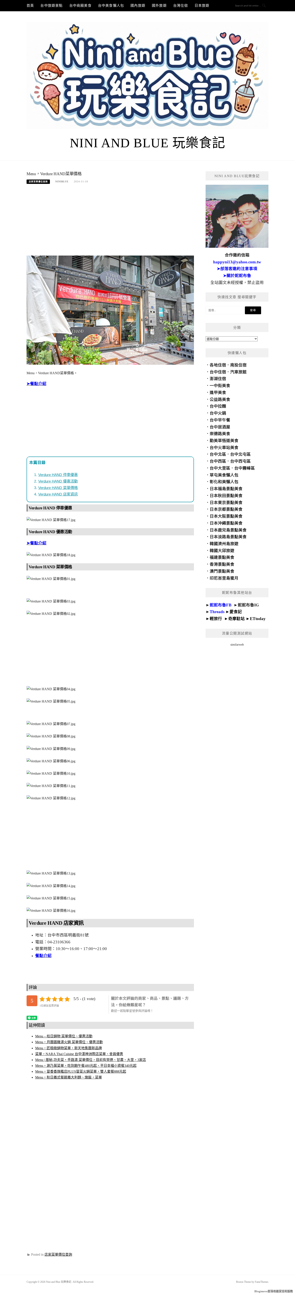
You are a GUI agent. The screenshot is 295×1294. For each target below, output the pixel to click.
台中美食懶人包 (111, 5)
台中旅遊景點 (51, 5)
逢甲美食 (218, 392)
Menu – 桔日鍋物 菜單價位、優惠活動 (63, 1036)
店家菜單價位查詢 (38, 181)
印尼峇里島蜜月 (224, 578)
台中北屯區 (240, 454)
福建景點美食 (222, 557)
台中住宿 (218, 372)
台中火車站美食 (224, 447)
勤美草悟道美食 (224, 440)
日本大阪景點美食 (226, 516)
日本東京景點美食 (226, 502)
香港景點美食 (222, 564)
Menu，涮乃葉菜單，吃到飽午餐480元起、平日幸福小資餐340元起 (85, 1065)
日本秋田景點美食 (226, 495)
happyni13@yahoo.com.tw (237, 262)
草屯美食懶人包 (224, 475)
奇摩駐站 (236, 618)
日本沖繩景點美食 (226, 523)
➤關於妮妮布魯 (237, 275)
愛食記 (236, 611)
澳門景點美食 (222, 571)
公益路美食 (220, 399)
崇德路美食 (220, 433)
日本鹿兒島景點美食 (228, 530)
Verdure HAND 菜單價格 (58, 488)
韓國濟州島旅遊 (224, 543)
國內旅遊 (137, 5)
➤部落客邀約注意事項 (237, 268)
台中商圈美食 (80, 5)
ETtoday (258, 618)
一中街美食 (220, 385)
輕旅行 (216, 618)
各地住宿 (218, 365)
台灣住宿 (180, 5)
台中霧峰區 (244, 468)
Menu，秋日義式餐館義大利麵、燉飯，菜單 (68, 1077)
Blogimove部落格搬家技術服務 (273, 1291)
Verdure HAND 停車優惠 (58, 475)
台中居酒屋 (220, 427)
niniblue (61, 181)
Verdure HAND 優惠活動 (58, 481)
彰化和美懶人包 (224, 481)
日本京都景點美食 (226, 509)
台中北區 (218, 454)
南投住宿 (238, 365)
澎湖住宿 (218, 378)
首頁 (30, 5)
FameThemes (261, 1281)
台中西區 (218, 461)
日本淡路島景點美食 (228, 536)
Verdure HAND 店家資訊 (58, 494)
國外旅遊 (159, 5)
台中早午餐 (220, 420)
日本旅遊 (202, 5)
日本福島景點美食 (226, 488)
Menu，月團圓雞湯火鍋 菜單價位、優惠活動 (69, 1042)
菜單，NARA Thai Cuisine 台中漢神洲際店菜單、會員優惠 (79, 1054)
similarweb (237, 644)
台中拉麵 (218, 406)
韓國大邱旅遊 (222, 550)
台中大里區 (220, 468)
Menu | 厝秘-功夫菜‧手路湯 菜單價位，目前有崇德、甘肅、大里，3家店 (90, 1060)
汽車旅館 (238, 372)
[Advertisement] (110, 222)
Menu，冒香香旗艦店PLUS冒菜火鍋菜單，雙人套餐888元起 (80, 1071)
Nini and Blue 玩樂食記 (147, 143)
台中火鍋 (218, 413)
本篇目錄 (37, 462)
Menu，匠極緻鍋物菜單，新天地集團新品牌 (68, 1048)
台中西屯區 (240, 461)
